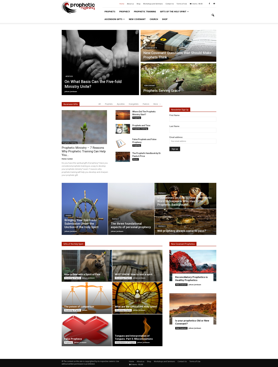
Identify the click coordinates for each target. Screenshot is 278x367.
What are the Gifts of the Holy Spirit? (136, 306)
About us (130, 4)
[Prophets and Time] (123, 129)
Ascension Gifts (113, 19)
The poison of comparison (79, 306)
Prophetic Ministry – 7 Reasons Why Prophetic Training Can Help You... (84, 151)
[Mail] (214, 4)
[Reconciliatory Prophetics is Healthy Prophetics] (192, 265)
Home (121, 4)
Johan (84, 310)
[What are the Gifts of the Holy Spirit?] (137, 298)
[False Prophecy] (87, 330)
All (99, 104)
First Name (174, 115)
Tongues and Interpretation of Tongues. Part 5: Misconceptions (134, 337)
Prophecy (124, 11)
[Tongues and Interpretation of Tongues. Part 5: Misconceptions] (137, 330)
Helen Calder (67, 159)
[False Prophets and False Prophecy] (121, 143)
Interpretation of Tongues (125, 342)
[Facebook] (209, 4)
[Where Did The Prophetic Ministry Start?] (123, 115)
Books (135, 159)
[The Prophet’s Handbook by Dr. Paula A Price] (123, 157)
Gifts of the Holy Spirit (173, 11)
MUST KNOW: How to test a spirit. (134, 274)
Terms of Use (182, 4)
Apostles (69, 76)
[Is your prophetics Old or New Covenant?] (192, 309)
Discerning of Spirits (72, 278)
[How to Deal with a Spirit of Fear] (87, 266)
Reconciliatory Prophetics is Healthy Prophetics (191, 279)
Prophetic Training (145, 11)
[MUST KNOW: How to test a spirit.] (137, 266)
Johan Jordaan (71, 91)
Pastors (146, 104)
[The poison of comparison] (87, 298)
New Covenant (137, 19)
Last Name (174, 126)
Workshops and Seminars (153, 4)
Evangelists (133, 104)
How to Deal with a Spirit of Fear (82, 274)
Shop (138, 4)
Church (154, 19)
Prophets (110, 11)
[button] (212, 15)
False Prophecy (73, 338)
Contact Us (169, 4)
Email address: (176, 137)
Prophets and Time (141, 125)
